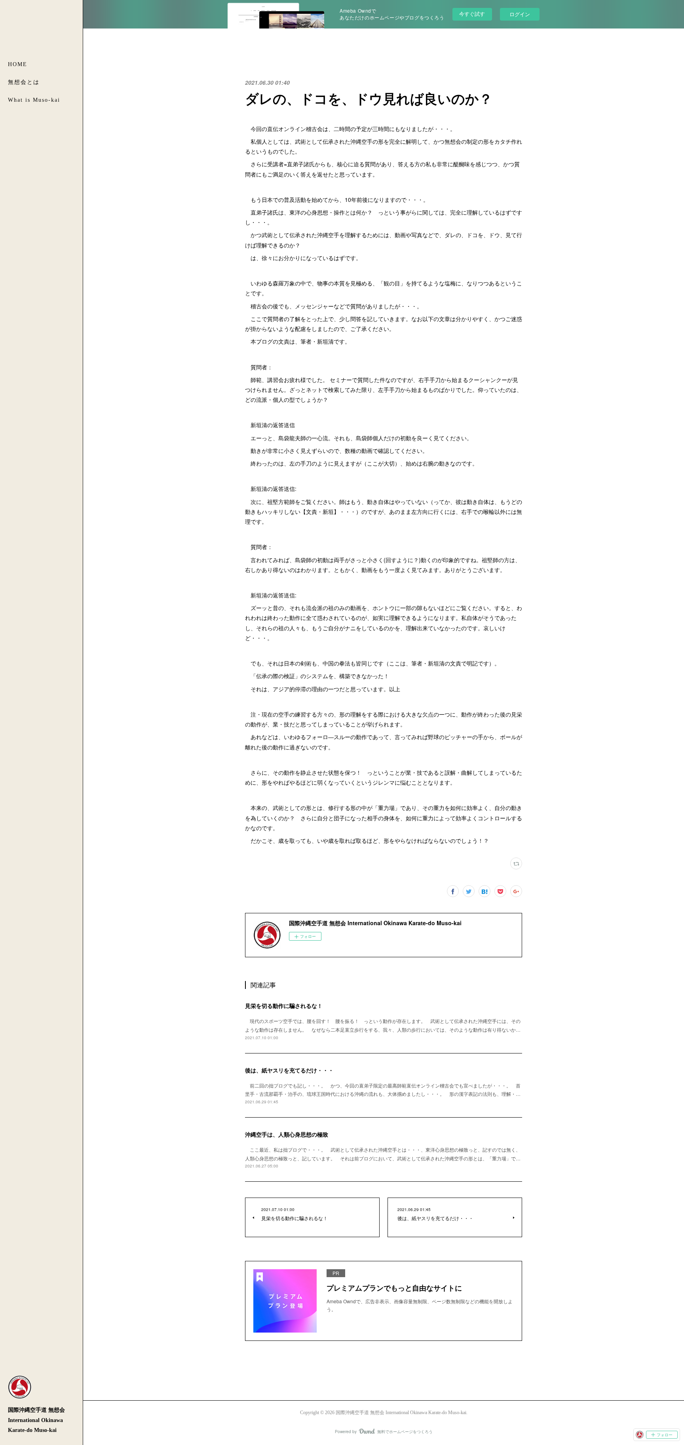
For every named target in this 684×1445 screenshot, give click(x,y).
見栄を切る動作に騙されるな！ (284, 1006)
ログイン (519, 14)
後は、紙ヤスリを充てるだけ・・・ (289, 1070)
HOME (17, 64)
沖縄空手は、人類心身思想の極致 (286, 1134)
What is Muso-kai (34, 100)
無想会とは (24, 82)
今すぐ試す (472, 13)
